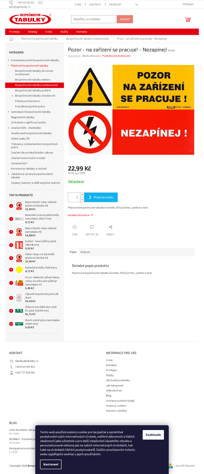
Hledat (125, 19)
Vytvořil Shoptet (185, 466)
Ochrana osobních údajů (120, 401)
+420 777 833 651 (25, 373)
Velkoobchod (114, 391)
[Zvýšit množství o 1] (82, 195)
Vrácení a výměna (116, 411)
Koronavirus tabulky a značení (29, 169)
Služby (110, 375)
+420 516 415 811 (25, 367)
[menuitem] (14, 32)
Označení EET (19, 164)
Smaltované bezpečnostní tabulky (31, 133)
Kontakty (95, 4)
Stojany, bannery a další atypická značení (35, 183)
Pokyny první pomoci (27, 101)
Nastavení (50, 464)
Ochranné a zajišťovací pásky (28, 123)
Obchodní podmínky (118, 380)
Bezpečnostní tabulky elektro (32, 80)
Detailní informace (78, 215)
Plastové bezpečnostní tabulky (29, 66)
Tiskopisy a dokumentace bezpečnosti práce (34, 146)
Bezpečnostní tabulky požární (33, 91)
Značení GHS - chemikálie (26, 128)
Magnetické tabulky (22, 117)
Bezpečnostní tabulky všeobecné (35, 96)
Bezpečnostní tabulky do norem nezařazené (34, 72)
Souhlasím (153, 435)
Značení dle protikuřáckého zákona (32, 153)
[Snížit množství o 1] (82, 199)
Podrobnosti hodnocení (116, 56)
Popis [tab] (73, 252)
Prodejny (115, 4)
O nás (78, 4)
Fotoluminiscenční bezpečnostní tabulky (35, 60)
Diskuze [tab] (85, 252)
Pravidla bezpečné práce (30, 107)
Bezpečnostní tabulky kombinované (36, 85)
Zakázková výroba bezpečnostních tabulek (32, 176)
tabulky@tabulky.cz (26, 361)
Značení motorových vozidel (28, 158)
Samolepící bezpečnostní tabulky (31, 112)
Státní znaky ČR (20, 139)
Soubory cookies (116, 406)
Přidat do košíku (104, 197)
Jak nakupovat (114, 386)
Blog (108, 396)
